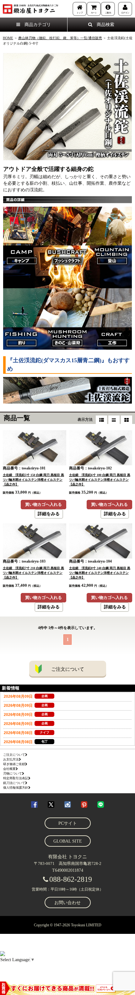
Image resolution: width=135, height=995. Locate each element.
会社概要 (9, 768)
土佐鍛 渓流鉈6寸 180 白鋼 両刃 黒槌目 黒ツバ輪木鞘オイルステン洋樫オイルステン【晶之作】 (99, 479)
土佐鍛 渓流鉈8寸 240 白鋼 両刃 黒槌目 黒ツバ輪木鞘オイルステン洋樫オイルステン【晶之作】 (99, 572)
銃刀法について (14, 783)
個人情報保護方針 (15, 787)
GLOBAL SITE (67, 841)
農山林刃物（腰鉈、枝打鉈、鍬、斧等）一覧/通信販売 (60, 38)
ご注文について (67, 669)
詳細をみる (49, 513)
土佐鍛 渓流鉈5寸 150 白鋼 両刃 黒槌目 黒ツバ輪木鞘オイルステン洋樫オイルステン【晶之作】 (33, 479)
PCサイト (67, 823)
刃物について (12, 773)
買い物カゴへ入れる (43, 504)
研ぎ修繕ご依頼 (14, 764)
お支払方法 (11, 759)
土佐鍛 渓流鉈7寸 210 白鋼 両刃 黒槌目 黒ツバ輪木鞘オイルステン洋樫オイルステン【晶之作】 (33, 572)
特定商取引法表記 (15, 778)
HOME (8, 38)
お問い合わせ (67, 902)
